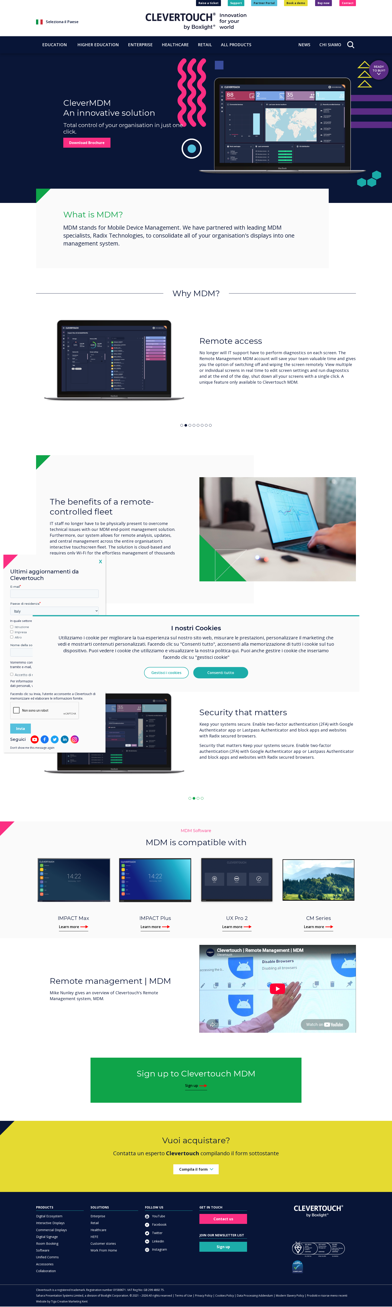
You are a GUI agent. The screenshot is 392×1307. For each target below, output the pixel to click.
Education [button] (54, 44)
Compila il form (193, 1169)
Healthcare (98, 1230)
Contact (347, 3)
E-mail (15, 586)
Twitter (156, 1233)
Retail (95, 1223)
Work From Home (104, 1250)
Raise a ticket (208, 3)
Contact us (223, 1218)
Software (42, 1250)
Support (236, 3)
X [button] (100, 561)
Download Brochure (87, 142)
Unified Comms (47, 1257)
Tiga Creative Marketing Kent (69, 1301)
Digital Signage (47, 1237)
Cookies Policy (224, 1295)
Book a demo (296, 3)
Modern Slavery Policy (290, 1295)
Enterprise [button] (140, 44)
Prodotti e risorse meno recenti (327, 1295)
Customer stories (103, 1243)
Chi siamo (330, 44)
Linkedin (157, 1241)
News (304, 44)
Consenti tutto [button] (220, 672)
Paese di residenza (24, 603)
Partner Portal (264, 3)
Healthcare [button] (175, 44)
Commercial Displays (51, 1230)
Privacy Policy (203, 1295)
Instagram (159, 1249)
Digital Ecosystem (49, 1216)
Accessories (45, 1264)
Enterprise (98, 1216)
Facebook (159, 1224)
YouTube (158, 1216)
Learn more (69, 926)
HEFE (94, 1237)
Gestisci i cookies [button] (166, 672)
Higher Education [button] (98, 44)
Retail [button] (205, 44)
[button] (91, 22)
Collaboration (46, 1271)
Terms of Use (183, 1295)
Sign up (191, 1085)
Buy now (323, 3)
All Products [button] (236, 44)
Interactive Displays (50, 1223)
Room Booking (47, 1243)
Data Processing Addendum (255, 1295)
